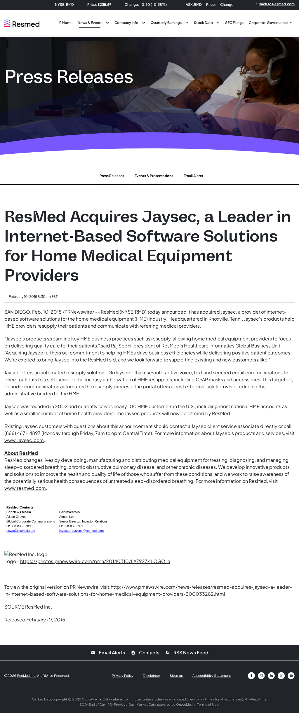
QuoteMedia (91, 699)
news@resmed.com (20, 530)
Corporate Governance (268, 22)
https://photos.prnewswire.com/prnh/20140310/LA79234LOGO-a (95, 561)
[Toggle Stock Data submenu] (218, 22)
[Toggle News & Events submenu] (107, 22)
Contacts (145, 652)
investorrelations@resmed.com (81, 530)
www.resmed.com (25, 488)
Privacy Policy (122, 675)
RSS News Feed (186, 652)
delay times (205, 699)
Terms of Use (207, 704)
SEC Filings (234, 22)
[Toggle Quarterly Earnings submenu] (186, 22)
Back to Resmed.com (274, 4)
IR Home (65, 22)
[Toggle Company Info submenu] (143, 22)
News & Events (90, 22)
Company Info (126, 22)
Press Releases (112, 176)
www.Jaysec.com (24, 440)
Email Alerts (193, 176)
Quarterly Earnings (166, 22)
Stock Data (203, 22)
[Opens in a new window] (251, 675)
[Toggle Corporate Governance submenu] (291, 22)
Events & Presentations (154, 176)
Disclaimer (151, 675)
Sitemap (176, 675)
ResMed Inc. (26, 676)
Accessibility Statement (211, 675)
